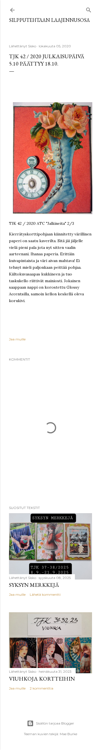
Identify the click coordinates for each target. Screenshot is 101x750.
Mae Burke (68, 734)
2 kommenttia (41, 688)
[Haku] (88, 8)
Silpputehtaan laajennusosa (49, 20)
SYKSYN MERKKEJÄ (34, 584)
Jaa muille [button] (17, 339)
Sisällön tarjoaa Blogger (55, 723)
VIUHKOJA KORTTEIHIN (42, 678)
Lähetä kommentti (45, 594)
